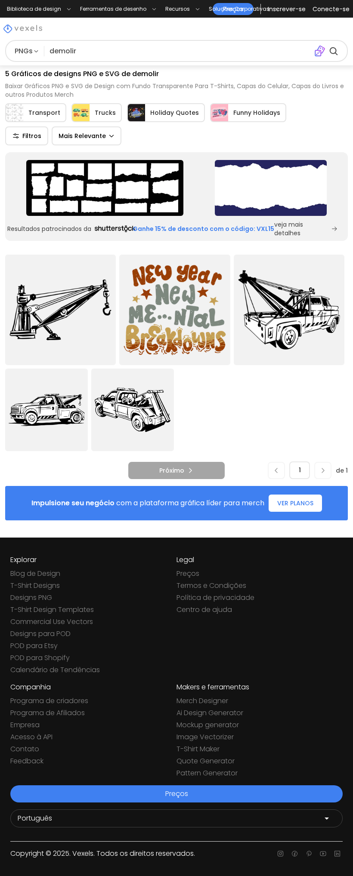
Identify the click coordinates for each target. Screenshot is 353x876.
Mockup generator (207, 725)
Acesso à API (31, 737)
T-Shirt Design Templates (52, 610)
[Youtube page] (323, 853)
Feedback (26, 761)
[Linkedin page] (337, 853)
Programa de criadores (49, 701)
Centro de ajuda (204, 610)
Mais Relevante (82, 136)
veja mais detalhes (288, 228)
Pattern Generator (207, 773)
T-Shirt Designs (35, 585)
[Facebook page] (294, 853)
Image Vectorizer (205, 737)
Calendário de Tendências (55, 670)
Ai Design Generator (209, 713)
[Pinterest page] (308, 853)
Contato (24, 749)
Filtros (31, 136)
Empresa (25, 725)
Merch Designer (202, 701)
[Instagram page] (280, 853)
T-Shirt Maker (198, 749)
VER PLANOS (295, 503)
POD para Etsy (34, 646)
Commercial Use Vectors (51, 622)
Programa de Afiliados (47, 713)
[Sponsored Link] (105, 188)
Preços (187, 573)
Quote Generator (205, 761)
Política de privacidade (215, 597)
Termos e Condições (211, 585)
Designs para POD (40, 634)
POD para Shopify (40, 658)
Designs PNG (31, 597)
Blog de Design (35, 573)
